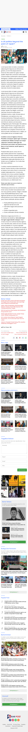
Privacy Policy (16, 724)
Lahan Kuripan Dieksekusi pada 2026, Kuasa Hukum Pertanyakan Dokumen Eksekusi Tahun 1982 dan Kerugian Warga (14, 664)
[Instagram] (13, 720)
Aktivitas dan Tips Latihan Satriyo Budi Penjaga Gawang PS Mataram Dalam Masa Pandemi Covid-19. (15, 607)
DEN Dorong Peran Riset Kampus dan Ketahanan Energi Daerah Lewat (13, 311)
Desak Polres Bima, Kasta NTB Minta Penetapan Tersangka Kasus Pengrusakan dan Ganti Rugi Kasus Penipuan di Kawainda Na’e (13, 302)
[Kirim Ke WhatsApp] (26, 338)
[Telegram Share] (23, 338)
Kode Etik (9, 724)
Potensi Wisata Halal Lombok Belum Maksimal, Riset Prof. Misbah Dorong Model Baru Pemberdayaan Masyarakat (14, 573)
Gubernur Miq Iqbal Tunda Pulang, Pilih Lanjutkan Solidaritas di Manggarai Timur (13, 322)
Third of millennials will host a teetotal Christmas (21, 332)
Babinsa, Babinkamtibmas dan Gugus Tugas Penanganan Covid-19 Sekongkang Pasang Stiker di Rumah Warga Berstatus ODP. (15, 629)
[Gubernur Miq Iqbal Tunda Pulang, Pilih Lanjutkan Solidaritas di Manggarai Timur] (21, 376)
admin (5, 46)
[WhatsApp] (15, 720)
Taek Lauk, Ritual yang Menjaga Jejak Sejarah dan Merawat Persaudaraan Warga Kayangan (21, 586)
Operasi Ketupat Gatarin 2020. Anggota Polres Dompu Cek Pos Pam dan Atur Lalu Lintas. (14, 623)
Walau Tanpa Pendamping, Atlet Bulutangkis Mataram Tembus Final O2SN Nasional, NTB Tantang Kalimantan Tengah (12, 307)
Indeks (4, 724)
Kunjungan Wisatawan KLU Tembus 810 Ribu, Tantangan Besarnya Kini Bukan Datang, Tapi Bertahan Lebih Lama (7, 586)
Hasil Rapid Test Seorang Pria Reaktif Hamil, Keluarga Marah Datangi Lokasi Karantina (15, 618)
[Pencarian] (26, 32)
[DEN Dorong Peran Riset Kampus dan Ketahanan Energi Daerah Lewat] (7, 361)
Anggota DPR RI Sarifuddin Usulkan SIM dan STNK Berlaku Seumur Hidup (15, 602)
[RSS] (18, 720)
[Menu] (2, 32)
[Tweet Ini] (17, 338)
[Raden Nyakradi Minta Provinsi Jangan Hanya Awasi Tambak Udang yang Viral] (21, 361)
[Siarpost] (7, 32)
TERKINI (3, 39)
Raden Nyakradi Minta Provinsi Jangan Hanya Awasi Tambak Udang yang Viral (12, 314)
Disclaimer (8, 726)
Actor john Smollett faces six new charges (7, 332)
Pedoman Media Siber (17, 726)
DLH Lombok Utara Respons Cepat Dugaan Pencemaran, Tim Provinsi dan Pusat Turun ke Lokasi (12, 319)
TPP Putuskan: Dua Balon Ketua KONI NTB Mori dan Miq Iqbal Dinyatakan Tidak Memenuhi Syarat (14, 675)
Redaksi (23, 724)
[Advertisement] (14, 14)
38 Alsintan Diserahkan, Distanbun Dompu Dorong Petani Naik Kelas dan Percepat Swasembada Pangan (13, 659)
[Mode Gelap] (23, 32)
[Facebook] (10, 720)
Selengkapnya (13, 542)
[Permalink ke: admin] (2, 47)
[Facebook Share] (14, 338)
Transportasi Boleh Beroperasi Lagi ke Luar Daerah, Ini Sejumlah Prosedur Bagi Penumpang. (15, 613)
